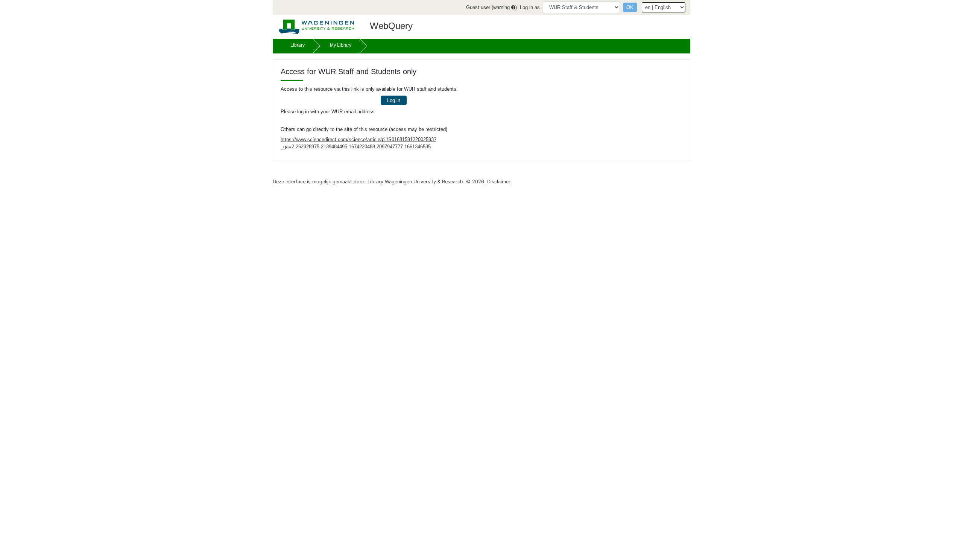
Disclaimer (498, 181)
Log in (393, 100)
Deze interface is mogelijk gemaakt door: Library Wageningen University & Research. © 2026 (378, 181)
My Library (340, 45)
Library (297, 45)
